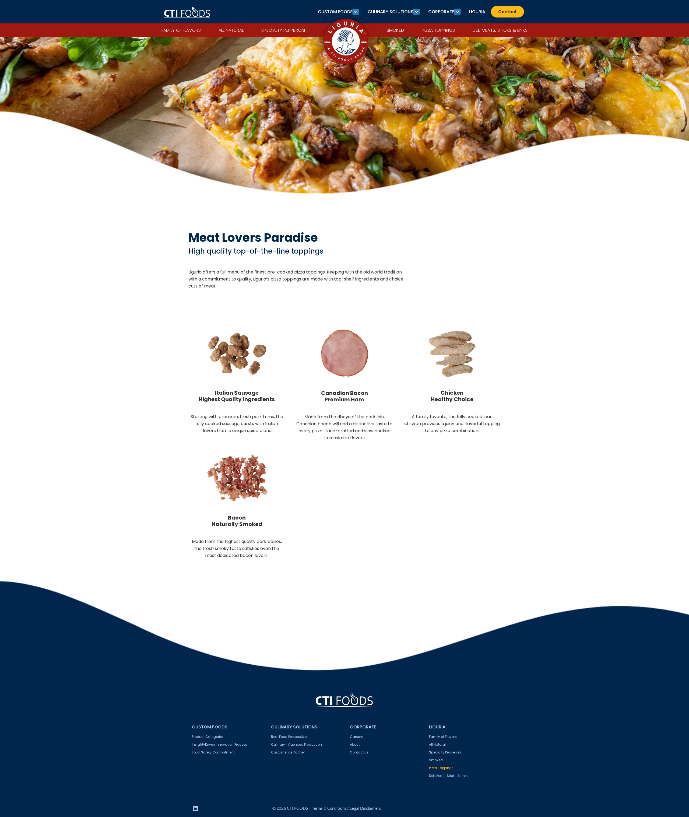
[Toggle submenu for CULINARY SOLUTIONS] (416, 12)
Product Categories (208, 736)
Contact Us (359, 752)
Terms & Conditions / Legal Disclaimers (346, 808)
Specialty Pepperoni (283, 30)
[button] (195, 808)
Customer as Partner (288, 752)
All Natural (231, 30)
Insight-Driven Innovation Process (219, 744)
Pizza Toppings (438, 30)
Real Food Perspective (289, 736)
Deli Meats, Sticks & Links (500, 30)
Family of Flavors (181, 30)
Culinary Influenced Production (296, 744)
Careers (356, 736)
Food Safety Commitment (213, 752)
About (355, 744)
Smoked (395, 30)
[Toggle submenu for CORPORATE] (457, 12)
